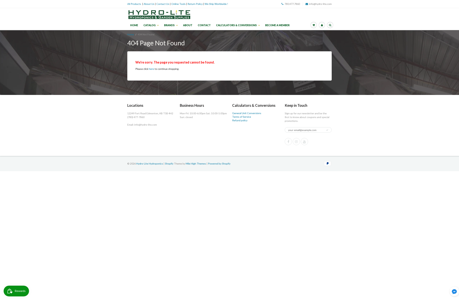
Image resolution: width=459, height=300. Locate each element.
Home (134, 25)
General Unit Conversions (246, 113)
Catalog (149, 25)
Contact (204, 25)
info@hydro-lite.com (320, 3)
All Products (134, 3)
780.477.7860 (292, 3)
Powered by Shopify (219, 163)
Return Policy (195, 3)
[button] (454, 292)
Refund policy (239, 120)
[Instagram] (296, 141)
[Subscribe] (327, 130)
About (187, 25)
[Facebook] (288, 141)
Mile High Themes (196, 163)
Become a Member (277, 25)
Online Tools (178, 3)
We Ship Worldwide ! (216, 3)
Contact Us (162, 3)
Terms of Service (241, 116)
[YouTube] (304, 141)
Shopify (169, 163)
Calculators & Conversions (236, 25)
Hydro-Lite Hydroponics (149, 163)
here (151, 68)
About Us (149, 3)
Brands (169, 25)
